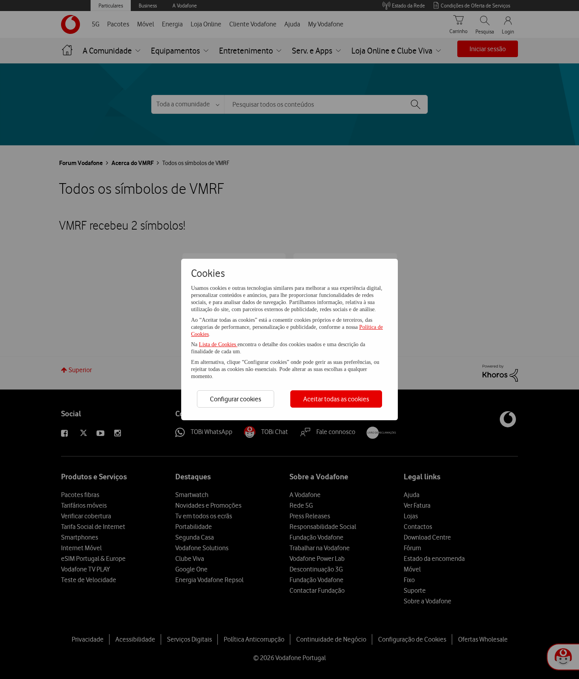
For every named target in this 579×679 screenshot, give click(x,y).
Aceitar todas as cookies (336, 399)
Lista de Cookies (218, 344)
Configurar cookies (235, 399)
